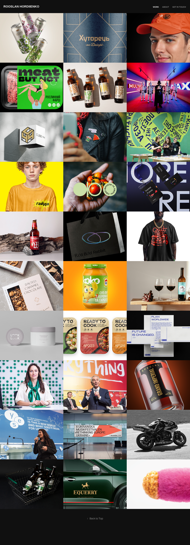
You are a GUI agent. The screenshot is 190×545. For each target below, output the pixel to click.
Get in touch (179, 7)
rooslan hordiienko (21, 6)
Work (156, 7)
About (165, 7)
